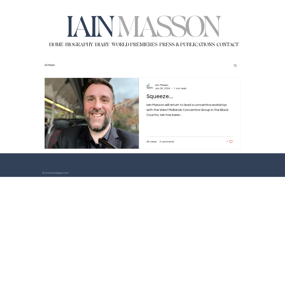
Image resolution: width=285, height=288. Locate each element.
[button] (235, 65)
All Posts (49, 65)
